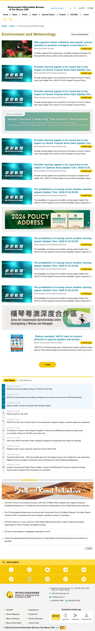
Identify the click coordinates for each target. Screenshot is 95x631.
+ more (88, 542)
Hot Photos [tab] (26, 380)
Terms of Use (34, 623)
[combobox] (81, 34)
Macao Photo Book (13, 623)
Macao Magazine (12, 614)
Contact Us (33, 614)
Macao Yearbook (12, 618)
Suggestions (34, 610)
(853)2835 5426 (74, 600)
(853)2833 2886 (57, 600)
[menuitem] (15, 14)
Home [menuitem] (5, 15)
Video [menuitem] (34, 15)
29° (83, 8)
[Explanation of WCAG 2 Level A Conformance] (61, 628)
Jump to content (57, 8)
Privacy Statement (36, 618)
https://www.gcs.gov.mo (60, 593)
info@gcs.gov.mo (58, 597)
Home (4, 26)
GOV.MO (9, 610)
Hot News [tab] (10, 380)
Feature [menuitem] (62, 15)
